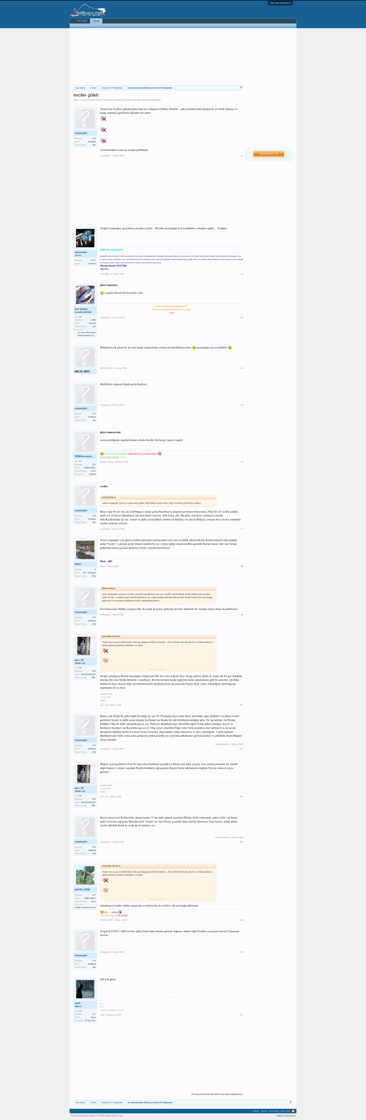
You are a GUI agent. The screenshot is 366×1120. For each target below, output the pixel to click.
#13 (241, 842)
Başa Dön (285, 1111)
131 (94, 464)
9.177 (93, 260)
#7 (242, 529)
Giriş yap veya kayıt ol (280, 3)
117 (94, 1014)
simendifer (81, 252)
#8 (242, 566)
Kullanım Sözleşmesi (285, 1115)
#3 (242, 317)
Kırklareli (92, 142)
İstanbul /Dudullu (88, 674)
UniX (77, 1003)
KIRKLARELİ (90, 468)
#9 (242, 615)
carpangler (136, 100)
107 (94, 895)
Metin (78, 564)
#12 (241, 796)
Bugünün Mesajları (81, 26)
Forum (96, 21)
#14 (241, 920)
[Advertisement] (158, 56)
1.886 (93, 320)
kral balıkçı (81, 309)
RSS (293, 1111)
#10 (241, 705)
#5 (242, 405)
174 (94, 138)
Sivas (93, 1017)
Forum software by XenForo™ (97, 1115)
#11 (241, 749)
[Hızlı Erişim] (240, 87)
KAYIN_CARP (82, 889)
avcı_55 (79, 660)
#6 (242, 462)
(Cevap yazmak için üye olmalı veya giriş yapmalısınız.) (217, 1094)
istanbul (92, 323)
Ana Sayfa (82, 21)
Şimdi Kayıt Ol (269, 153)
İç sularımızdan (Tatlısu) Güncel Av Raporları (100, 100)
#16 (241, 1015)
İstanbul (92, 263)
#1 (242, 155)
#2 (242, 274)
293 (94, 671)
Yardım (264, 1111)
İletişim (256, 1111)
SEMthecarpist (83, 456)
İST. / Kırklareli (89, 573)
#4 (242, 368)
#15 (241, 952)
